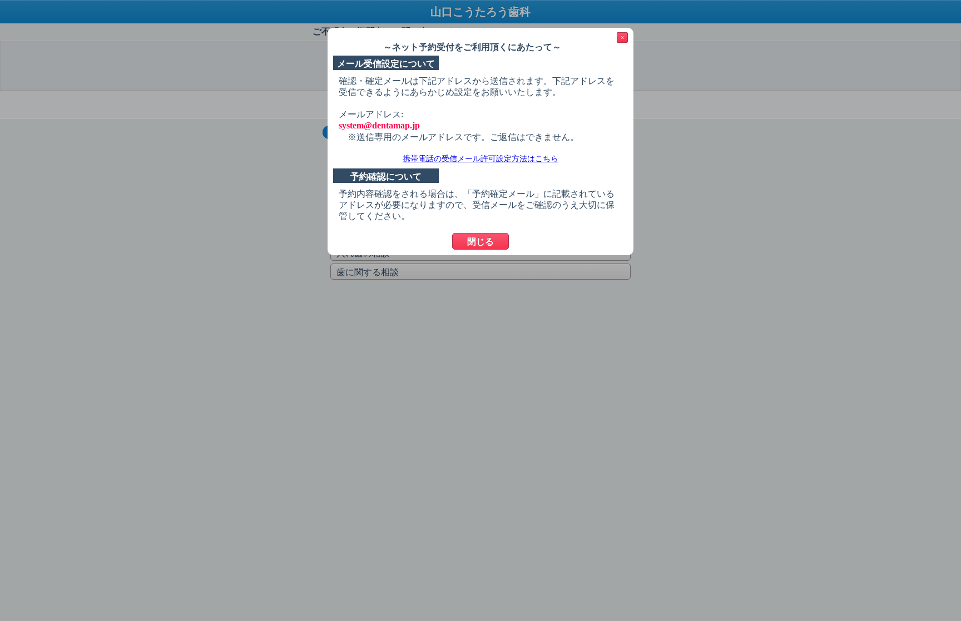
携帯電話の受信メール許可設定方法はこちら (480, 159)
